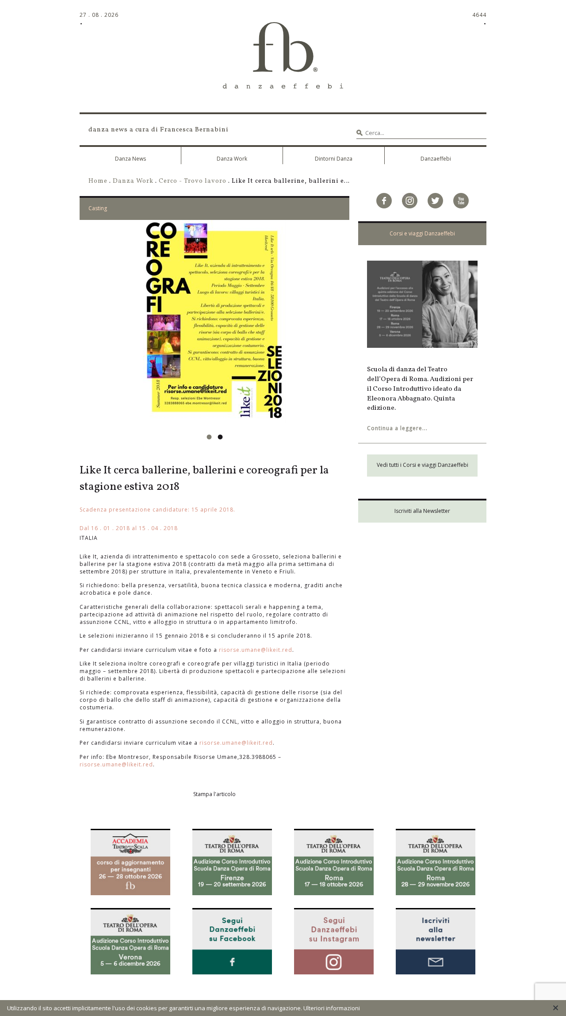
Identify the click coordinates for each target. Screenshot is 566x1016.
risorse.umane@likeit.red (255, 650)
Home (97, 181)
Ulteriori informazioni (331, 1008)
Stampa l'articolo (214, 794)
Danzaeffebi (436, 158)
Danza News (130, 158)
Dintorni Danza (333, 158)
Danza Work (232, 158)
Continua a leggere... (397, 428)
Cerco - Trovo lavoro (192, 181)
